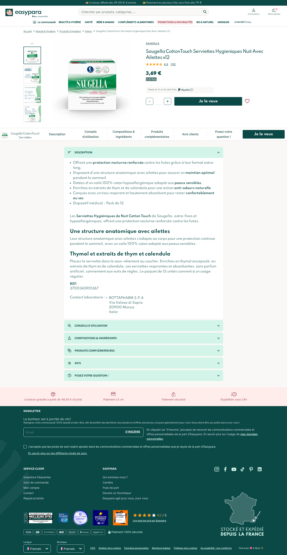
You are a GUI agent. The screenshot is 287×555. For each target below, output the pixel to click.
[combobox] (143, 12)
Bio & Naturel (205, 22)
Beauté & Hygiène (70, 22)
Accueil (27, 31)
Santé (89, 22)
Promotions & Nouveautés (175, 22)
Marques (223, 22)
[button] (32, 44)
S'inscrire (132, 432)
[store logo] (25, 13)
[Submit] (205, 12)
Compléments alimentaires (136, 22)
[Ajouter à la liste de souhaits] (247, 101)
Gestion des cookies (110, 548)
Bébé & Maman (105, 22)
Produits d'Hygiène (70, 31)
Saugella (152, 43)
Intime (88, 31)
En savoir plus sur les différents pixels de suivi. (57, 453)
